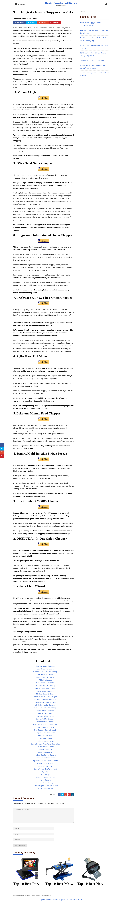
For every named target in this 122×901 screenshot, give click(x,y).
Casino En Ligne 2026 (45, 763)
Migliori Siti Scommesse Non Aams (45, 760)
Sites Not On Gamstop (45, 691)
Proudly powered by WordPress (21, 895)
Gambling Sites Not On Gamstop (45, 672)
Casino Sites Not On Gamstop (45, 708)
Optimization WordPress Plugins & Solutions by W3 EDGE (61, 899)
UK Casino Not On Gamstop (45, 685)
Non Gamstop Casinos (45, 674)
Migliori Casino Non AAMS (45, 777)
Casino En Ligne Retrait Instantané (45, 785)
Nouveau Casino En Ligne (45, 783)
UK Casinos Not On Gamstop (45, 702)
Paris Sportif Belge (45, 738)
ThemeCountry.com (46, 895)
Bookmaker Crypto (45, 752)
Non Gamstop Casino (45, 713)
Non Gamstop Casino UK (45, 683)
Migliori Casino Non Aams (45, 733)
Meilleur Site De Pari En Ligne (45, 755)
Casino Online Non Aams (45, 710)
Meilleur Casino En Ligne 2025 (45, 699)
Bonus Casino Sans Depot (45, 758)
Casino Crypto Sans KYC (45, 741)
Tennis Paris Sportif (45, 749)
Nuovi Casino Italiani (45, 788)
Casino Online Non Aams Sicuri (45, 769)
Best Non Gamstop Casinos (45, 688)
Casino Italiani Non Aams (45, 677)
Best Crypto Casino (45, 735)
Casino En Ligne (45, 774)
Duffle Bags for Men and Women (92, 60)
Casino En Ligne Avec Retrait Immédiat (45, 744)
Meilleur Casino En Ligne (45, 694)
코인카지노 (45, 772)
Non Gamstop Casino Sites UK (45, 730)
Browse (21, 4)
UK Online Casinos (45, 680)
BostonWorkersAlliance (61, 3)
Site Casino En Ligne (45, 766)
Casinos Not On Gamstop (45, 666)
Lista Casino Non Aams (45, 669)
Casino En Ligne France (45, 716)
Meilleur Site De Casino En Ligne (45, 697)
